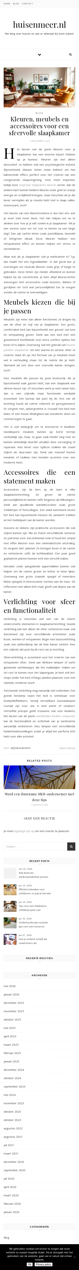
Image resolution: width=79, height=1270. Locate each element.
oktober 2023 (12, 1111)
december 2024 (14, 1069)
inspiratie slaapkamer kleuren (37, 185)
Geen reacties (67, 748)
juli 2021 (9, 1145)
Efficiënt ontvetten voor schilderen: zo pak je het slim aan (35, 892)
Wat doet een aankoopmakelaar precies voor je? (33, 875)
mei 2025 (10, 1028)
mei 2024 (10, 1095)
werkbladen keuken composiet (55, 716)
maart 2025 (11, 1044)
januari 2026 (11, 994)
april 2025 (10, 1036)
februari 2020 (12, 1203)
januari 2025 (11, 1061)
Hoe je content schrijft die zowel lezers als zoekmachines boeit (33, 941)
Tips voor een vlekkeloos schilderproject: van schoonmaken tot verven (33, 908)
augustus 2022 (13, 1128)
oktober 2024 (12, 1078)
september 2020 (14, 1170)
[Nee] (74, 1257)
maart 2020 (11, 1195)
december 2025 (14, 1003)
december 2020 (14, 1162)
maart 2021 (11, 1153)
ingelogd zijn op (24, 831)
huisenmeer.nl (39, 24)
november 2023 (14, 1103)
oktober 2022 (12, 1120)
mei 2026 (10, 986)
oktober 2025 (12, 1019)
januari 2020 (11, 1212)
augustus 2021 (13, 1136)
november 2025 (14, 1011)
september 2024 (14, 1086)
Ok (29, 1264)
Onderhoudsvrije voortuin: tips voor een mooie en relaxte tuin (33, 925)
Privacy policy (43, 1264)
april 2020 (10, 1187)
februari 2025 (12, 1053)
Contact (27, 3)
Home (7, 3)
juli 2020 (9, 1178)
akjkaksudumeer (21, 748)
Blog (16, 3)
